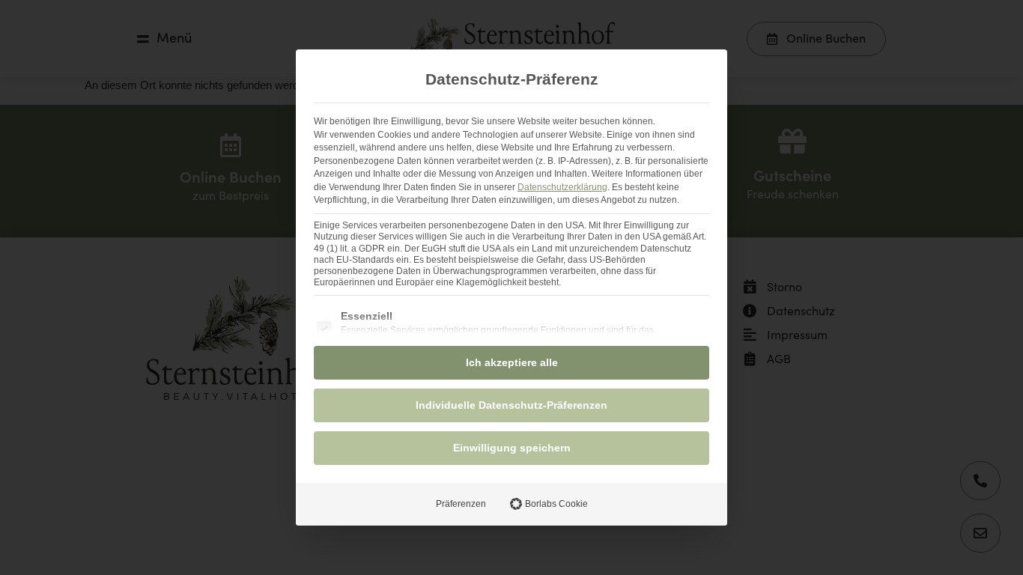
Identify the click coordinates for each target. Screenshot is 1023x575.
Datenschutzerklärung (562, 187)
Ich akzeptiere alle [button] (512, 362)
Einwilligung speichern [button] (512, 448)
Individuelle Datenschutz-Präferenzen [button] (511, 405)
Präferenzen (461, 504)
